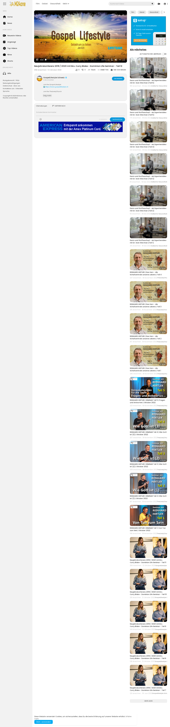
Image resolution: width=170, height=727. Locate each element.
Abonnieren (118, 78)
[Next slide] (164, 12)
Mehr (65, 3)
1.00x (108, 60)
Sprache (6, 91)
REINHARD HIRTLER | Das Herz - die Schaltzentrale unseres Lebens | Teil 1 (145, 369)
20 (111, 59)
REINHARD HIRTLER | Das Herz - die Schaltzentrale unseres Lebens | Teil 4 (146, 273)
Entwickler (19, 89)
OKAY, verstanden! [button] (43, 722)
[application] (80, 36)
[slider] (73, 59)
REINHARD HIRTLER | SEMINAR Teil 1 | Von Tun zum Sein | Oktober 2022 (148, 529)
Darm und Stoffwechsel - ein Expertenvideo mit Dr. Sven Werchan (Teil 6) (148, 81)
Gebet (45, 3)
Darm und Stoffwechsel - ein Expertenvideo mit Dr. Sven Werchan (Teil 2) (148, 209)
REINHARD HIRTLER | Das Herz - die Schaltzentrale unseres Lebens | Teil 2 (145, 337)
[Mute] (116, 60)
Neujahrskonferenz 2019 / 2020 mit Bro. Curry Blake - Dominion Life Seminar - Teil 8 (148, 657)
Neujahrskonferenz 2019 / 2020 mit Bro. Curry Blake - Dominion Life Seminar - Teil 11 (148, 561)
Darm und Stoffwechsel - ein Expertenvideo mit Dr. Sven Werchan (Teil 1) (148, 241)
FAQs (17, 80)
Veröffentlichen (117, 119)
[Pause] (37, 60)
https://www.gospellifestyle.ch (56, 87)
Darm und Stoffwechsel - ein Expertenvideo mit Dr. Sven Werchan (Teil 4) (148, 145)
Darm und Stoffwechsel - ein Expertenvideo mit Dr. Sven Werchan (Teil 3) (148, 177)
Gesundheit (55, 3)
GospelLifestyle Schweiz (54, 77)
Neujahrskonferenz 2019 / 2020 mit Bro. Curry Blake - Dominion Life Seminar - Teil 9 (148, 625)
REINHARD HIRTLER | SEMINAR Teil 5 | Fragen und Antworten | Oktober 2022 (147, 401)
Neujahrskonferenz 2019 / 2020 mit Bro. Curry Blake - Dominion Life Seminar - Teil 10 (148, 593)
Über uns (16, 86)
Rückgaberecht (8, 80)
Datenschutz (7, 86)
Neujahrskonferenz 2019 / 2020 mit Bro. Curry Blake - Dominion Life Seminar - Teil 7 (148, 689)
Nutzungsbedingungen (11, 83)
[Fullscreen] (124, 60)
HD (120, 60)
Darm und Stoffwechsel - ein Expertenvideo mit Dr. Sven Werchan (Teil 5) (148, 113)
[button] (165, 3)
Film (38, 3)
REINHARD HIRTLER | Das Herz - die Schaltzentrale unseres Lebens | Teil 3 (145, 305)
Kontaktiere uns (8, 89)
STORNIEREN (103, 119)
